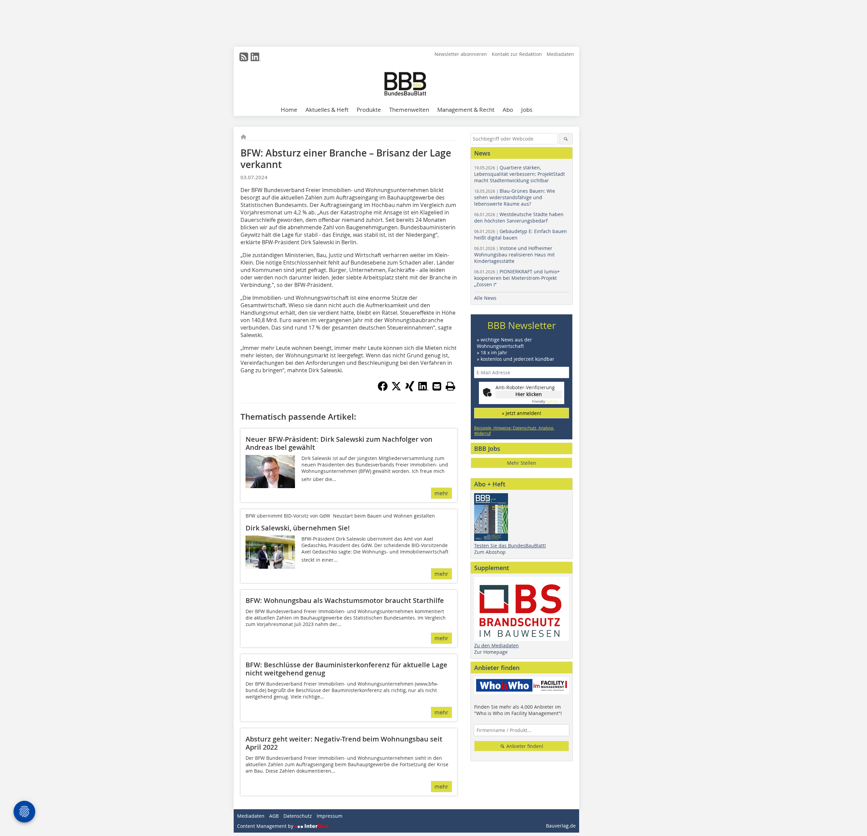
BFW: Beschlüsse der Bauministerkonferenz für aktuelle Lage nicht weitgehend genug (346, 668)
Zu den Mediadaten (496, 645)
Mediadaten (560, 54)
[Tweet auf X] (396, 389)
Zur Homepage (491, 652)
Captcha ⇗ (547, 401)
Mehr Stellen (521, 463)
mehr (441, 493)
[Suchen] (565, 138)
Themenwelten (409, 109)
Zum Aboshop (490, 552)
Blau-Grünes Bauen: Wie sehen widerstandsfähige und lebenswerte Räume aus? (514, 197)
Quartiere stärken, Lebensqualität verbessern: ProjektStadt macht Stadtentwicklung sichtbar (519, 174)
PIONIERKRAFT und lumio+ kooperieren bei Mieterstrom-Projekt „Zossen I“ (517, 278)
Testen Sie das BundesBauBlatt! (510, 545)
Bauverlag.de (561, 825)
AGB (274, 816)
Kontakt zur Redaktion (517, 54)
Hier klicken (528, 394)
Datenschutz (297, 816)
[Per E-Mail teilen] (437, 386)
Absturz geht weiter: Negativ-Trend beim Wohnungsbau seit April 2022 (344, 743)
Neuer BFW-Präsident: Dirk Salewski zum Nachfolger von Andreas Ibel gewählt (339, 443)
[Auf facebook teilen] (382, 389)
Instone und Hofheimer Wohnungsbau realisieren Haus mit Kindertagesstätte (514, 254)
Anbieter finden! (524, 746)
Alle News (485, 298)
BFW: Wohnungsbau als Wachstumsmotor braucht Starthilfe (345, 600)
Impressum (329, 816)
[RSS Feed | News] (244, 57)
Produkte (369, 109)
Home (289, 109)
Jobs (526, 109)
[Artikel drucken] (450, 386)
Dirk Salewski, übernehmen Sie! (298, 527)
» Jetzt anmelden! (521, 413)
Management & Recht (465, 109)
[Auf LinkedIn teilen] (423, 389)
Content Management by (266, 826)
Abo (508, 109)
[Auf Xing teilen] (410, 389)
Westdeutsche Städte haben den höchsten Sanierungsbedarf (519, 217)
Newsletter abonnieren (461, 54)
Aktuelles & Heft (326, 109)
